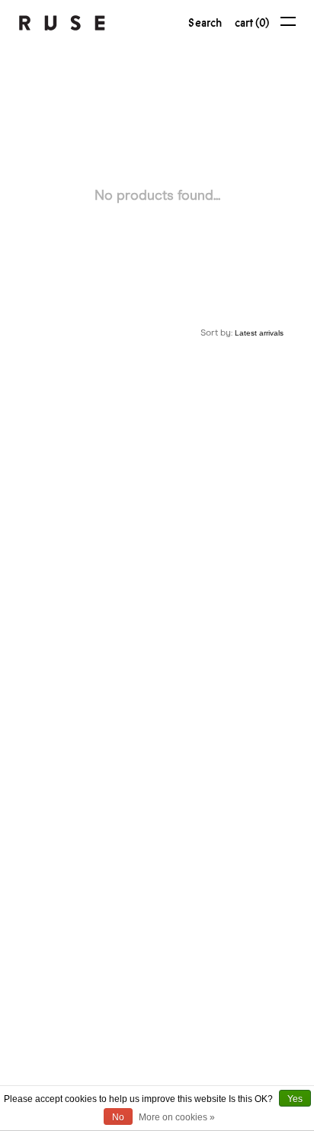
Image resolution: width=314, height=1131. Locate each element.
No (118, 1117)
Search (205, 23)
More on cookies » (177, 1117)
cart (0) (252, 23)
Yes (295, 1099)
